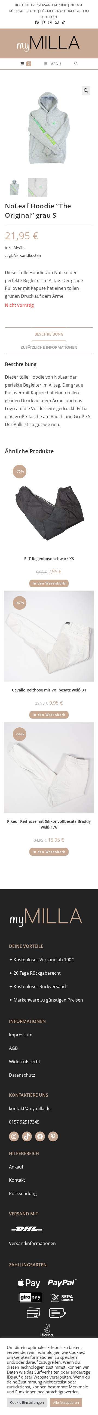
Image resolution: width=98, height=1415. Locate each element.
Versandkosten (27, 255)
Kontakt (17, 1180)
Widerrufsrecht (24, 1062)
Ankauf (16, 1167)
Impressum (20, 1035)
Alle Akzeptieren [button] (66, 1402)
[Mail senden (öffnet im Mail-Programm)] (56, 22)
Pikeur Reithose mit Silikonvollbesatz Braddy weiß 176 (49, 824)
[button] (86, 90)
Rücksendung (23, 1193)
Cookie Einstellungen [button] (27, 1402)
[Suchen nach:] (76, 63)
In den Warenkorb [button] (49, 583)
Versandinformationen (32, 1243)
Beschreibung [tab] (49, 334)
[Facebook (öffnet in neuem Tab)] (36, 22)
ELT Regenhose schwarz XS (49, 558)
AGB (13, 1048)
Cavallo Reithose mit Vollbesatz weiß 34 (49, 690)
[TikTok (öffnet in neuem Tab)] (62, 22)
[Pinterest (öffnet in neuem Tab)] (43, 22)
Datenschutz (22, 1075)
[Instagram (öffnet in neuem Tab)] (50, 22)
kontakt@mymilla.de (30, 1108)
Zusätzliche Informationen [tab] (49, 347)
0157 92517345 (24, 1122)
